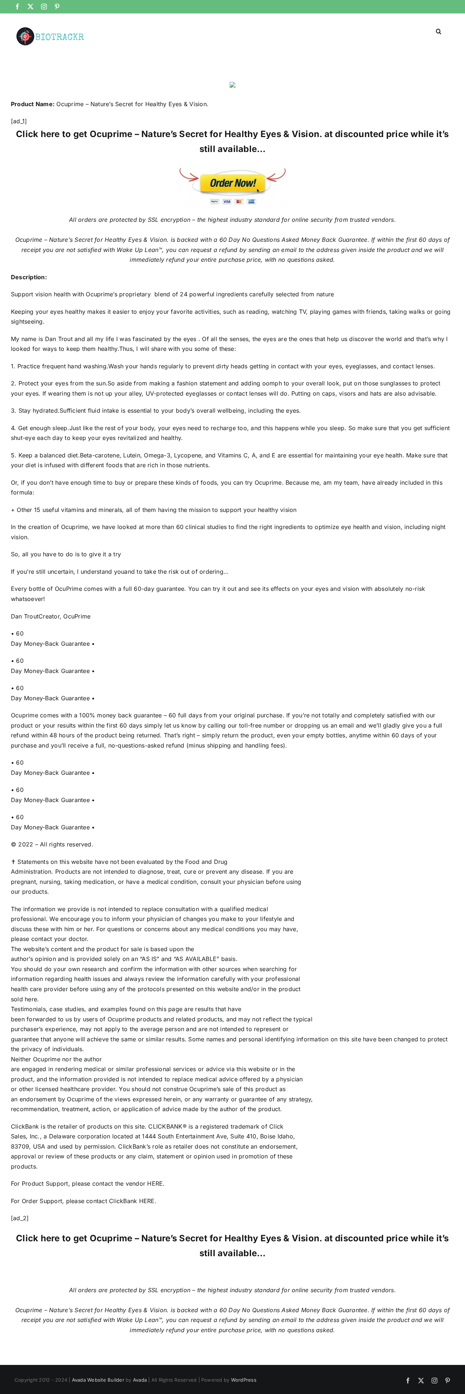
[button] (438, 30)
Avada (140, 1380)
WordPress (243, 1380)
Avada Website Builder (98, 1380)
